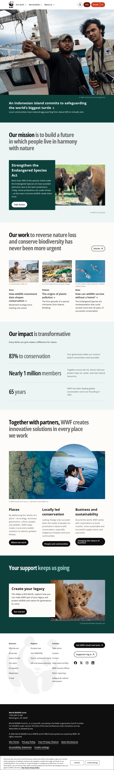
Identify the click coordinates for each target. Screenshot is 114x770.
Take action (57, 648)
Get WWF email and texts (88, 645)
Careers (55, 653)
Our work (20, 5)
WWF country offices (60, 668)
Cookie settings (41, 747)
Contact (55, 658)
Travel (11, 678)
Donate (95, 5)
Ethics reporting (59, 673)
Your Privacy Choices (48, 742)
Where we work (18, 542)
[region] (57, 763)
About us (48, 5)
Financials (13, 653)
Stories (97, 248)
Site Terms (14, 742)
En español (13, 668)
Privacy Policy (29, 742)
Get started (19, 611)
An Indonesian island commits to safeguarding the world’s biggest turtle (48, 105)
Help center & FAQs (60, 663)
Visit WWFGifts (37, 653)
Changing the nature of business (89, 541)
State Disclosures (69, 742)
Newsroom (13, 673)
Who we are (14, 648)
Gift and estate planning (41, 663)
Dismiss (77, 763)
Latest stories (14, 658)
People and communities (56, 544)
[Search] (80, 4)
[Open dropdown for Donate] (102, 4)
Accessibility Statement (20, 747)
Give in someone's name (41, 658)
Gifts (87, 5)
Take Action (19, 204)
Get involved (34, 5)
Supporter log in (84, 654)
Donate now (36, 648)
